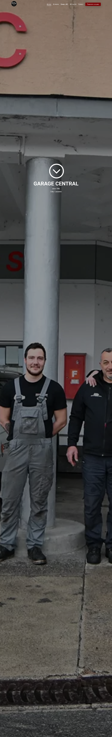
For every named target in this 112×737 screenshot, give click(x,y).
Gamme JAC (64, 4)
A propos (56, 4)
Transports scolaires (93, 4)
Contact (80, 4)
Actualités (73, 4)
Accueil (49, 4)
